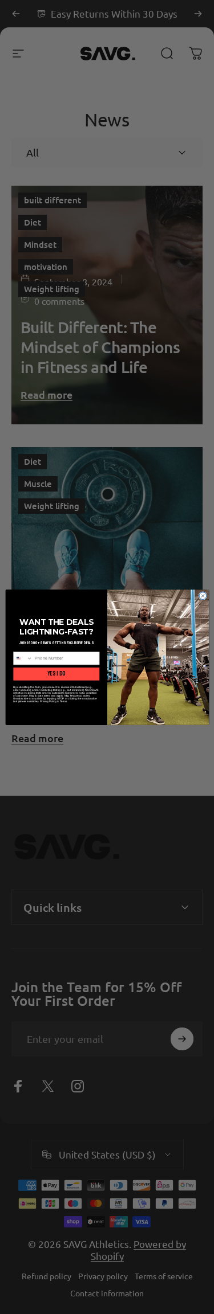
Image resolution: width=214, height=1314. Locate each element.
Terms (62, 700)
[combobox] (22, 658)
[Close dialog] (202, 595)
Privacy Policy (48, 700)
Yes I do (56, 673)
